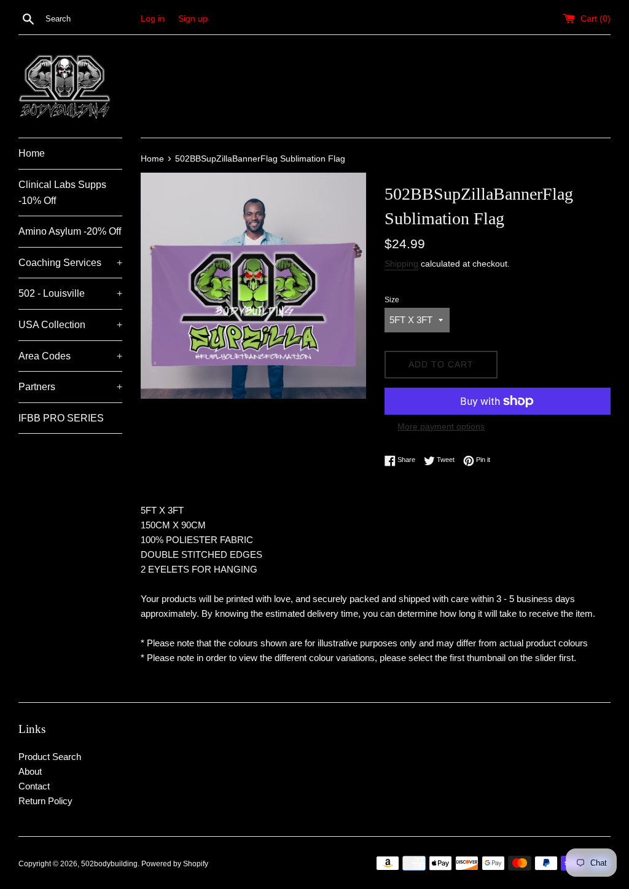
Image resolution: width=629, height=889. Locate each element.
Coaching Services (70, 262)
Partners (70, 387)
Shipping (401, 263)
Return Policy (45, 801)
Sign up (193, 18)
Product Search (49, 756)
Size (392, 300)
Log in (153, 18)
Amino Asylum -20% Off (69, 231)
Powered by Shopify (174, 864)
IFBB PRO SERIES (61, 418)
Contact (34, 786)
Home (31, 153)
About (30, 771)
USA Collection (70, 324)
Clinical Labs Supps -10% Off (62, 192)
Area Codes (70, 356)
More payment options (441, 426)
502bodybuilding (109, 864)
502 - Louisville (70, 293)
